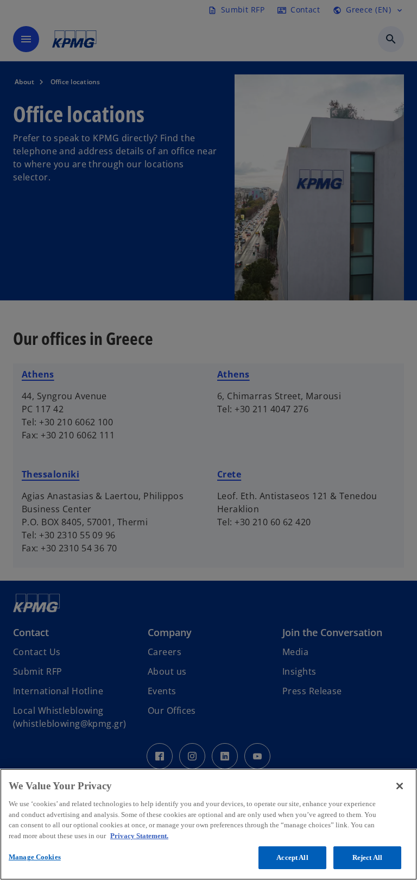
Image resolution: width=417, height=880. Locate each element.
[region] (208, 824)
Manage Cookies (35, 857)
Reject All (367, 857)
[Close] (400, 786)
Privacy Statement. (139, 836)
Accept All (292, 857)
